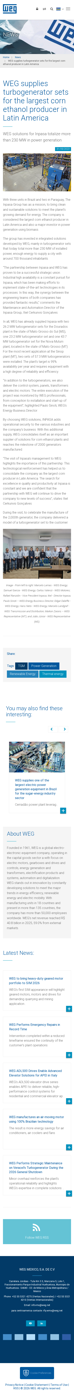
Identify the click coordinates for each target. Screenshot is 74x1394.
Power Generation (43, 666)
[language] (60, 8)
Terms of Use (59, 1384)
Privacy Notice (14, 1384)
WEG (8, 9)
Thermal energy (53, 674)
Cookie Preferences (40, 1373)
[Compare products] (44, 8)
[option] (37, 774)
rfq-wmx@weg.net (53, 1310)
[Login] (37, 8)
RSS (16, 1388)
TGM (21, 666)
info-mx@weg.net (40, 1305)
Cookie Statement (37, 1384)
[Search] (52, 8)
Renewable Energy (23, 674)
